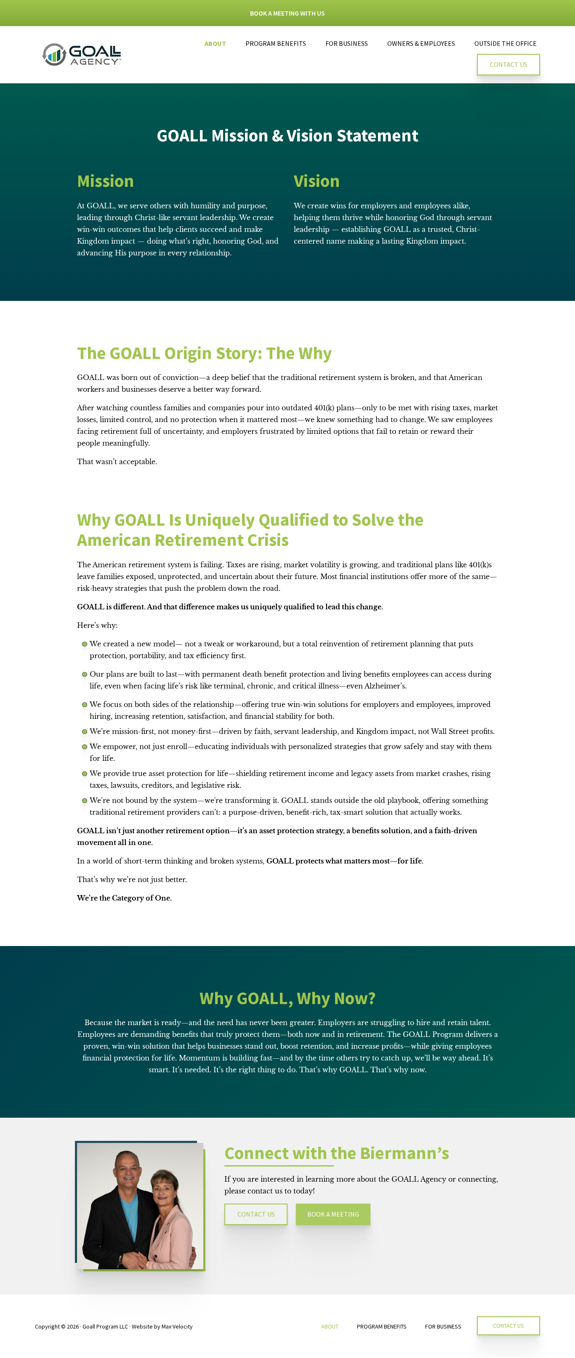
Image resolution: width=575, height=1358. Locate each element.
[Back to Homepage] (83, 54)
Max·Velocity (177, 1326)
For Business (346, 43)
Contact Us (508, 64)
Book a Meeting (333, 1214)
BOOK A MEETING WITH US (287, 13)
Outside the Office (505, 43)
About (215, 43)
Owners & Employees (421, 43)
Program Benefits (275, 43)
